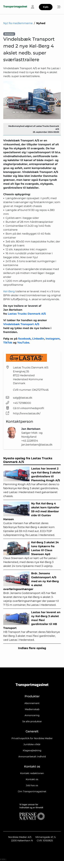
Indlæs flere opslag (32, 648)
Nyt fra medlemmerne (18, 23)
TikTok (8, 342)
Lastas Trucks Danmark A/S (27, 313)
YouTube (23, 342)
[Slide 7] (35, 112)
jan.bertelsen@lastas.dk (37, 444)
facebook (24, 338)
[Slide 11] (50, 112)
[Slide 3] (21, 112)
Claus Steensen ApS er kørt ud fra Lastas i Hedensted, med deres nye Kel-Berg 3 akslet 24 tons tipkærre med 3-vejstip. (31, 554)
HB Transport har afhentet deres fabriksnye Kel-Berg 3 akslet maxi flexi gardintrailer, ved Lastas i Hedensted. (31, 626)
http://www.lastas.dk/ (26, 413)
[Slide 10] (46, 112)
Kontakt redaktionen (32, 773)
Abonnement (32, 703)
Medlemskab (32, 709)
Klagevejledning (32, 750)
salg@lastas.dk (22, 397)
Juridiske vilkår (32, 744)
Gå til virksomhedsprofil (28, 408)
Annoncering (32, 715)
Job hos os (32, 785)
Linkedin (38, 338)
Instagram (53, 338)
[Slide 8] (39, 112)
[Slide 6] (32, 112)
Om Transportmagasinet (32, 791)
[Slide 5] (28, 112)
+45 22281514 (29, 440)
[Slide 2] (17, 112)
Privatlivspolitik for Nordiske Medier (32, 738)
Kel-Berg (9, 291)
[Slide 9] (43, 112)
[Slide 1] (13, 112)
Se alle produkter (32, 721)
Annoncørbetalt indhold (32, 756)
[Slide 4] (24, 112)
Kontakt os (32, 779)
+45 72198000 (22, 403)
